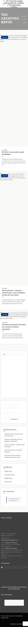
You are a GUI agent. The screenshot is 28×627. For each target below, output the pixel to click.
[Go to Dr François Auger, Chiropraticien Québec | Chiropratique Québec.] (23, 15)
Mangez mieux (8, 478)
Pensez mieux (8, 481)
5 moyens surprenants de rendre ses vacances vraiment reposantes (14, 327)
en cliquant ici (14, 419)
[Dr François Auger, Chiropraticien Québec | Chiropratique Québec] (14, 3)
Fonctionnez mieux (9, 474)
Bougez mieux (8, 471)
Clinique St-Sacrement (11, 542)
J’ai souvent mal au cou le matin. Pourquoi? (13, 451)
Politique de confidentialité (17, 624)
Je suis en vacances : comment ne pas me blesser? (14, 445)
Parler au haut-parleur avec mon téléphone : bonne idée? (13, 440)
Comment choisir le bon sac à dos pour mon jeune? (13, 434)
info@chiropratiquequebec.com (9, 540)
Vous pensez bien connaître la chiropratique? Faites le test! (12, 456)
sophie (5, 150)
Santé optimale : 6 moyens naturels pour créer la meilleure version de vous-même (13, 293)
